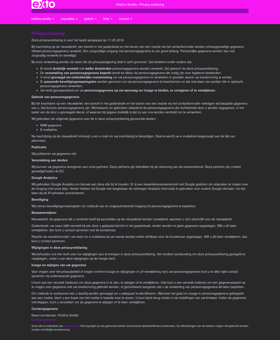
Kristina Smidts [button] (42, 18)
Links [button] (106, 18)
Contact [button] (124, 18)
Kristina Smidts (126, 4)
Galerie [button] (89, 18)
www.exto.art (71, 326)
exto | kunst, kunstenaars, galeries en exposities (44, 4)
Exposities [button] (68, 18)
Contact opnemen (44, 319)
